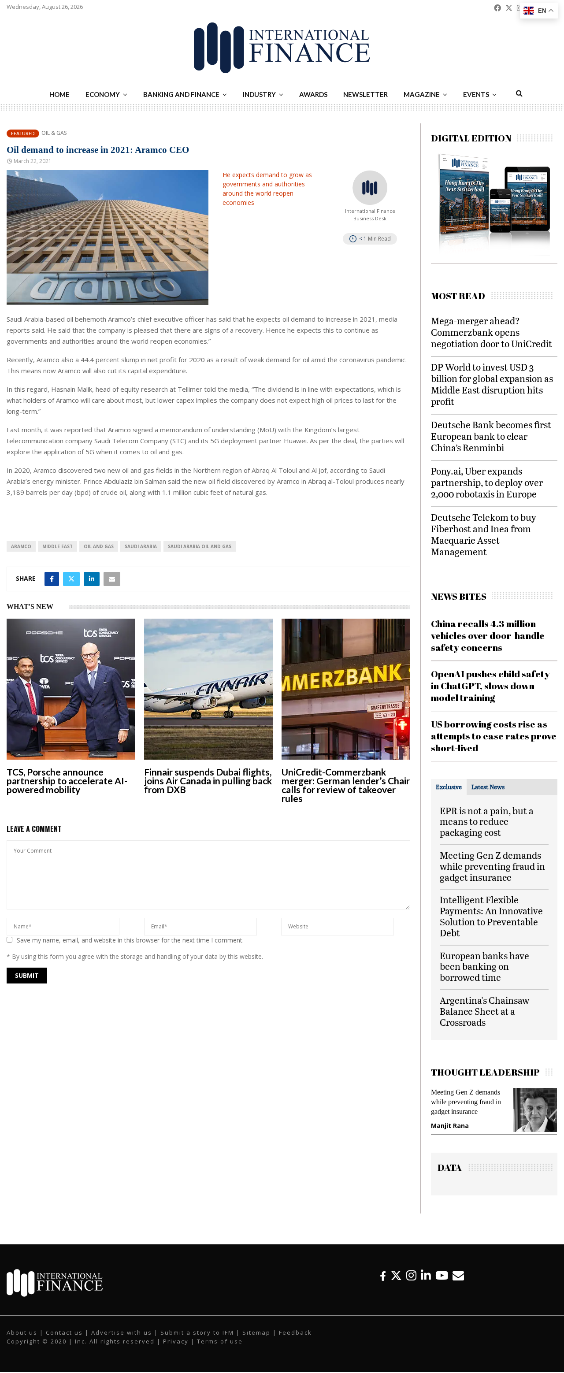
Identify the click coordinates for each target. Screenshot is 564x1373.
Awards (313, 94)
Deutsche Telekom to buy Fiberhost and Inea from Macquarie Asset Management (483, 534)
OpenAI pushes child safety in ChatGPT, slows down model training (490, 686)
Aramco (21, 546)
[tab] (449, 787)
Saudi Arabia (141, 546)
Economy (102, 94)
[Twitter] (396, 1275)
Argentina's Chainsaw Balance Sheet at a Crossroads (484, 1011)
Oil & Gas (54, 133)
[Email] (458, 1275)
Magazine (422, 94)
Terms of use (220, 1341)
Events (476, 94)
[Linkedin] (426, 1275)
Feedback (295, 1332)
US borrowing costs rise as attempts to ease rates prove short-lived (494, 736)
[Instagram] (411, 1275)
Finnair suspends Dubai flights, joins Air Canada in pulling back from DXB (208, 780)
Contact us (64, 1332)
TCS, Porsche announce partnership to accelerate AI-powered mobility (67, 780)
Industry (259, 94)
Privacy (176, 1341)
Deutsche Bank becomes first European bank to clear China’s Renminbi (491, 436)
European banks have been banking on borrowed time (484, 966)
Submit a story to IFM (197, 1332)
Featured (23, 133)
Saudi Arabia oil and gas (199, 546)
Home (59, 94)
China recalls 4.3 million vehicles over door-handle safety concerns (488, 635)
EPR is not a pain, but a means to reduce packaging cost (487, 821)
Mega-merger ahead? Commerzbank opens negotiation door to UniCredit (491, 332)
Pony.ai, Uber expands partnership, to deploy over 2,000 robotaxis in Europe (487, 482)
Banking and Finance (181, 94)
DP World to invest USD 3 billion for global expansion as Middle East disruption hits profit (492, 384)
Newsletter (365, 94)
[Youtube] (441, 1275)
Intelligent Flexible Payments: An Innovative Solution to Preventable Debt (491, 916)
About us (22, 1332)
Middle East (57, 546)
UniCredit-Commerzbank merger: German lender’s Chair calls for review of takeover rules (346, 785)
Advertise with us (121, 1332)
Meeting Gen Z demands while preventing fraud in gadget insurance (492, 866)
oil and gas (99, 546)
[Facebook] (383, 1275)
